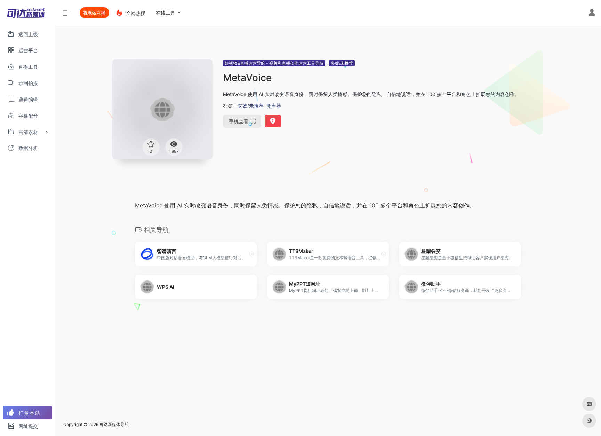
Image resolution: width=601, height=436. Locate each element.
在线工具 (165, 13)
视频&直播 (94, 13)
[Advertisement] (328, 364)
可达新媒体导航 (114, 424)
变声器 (273, 106)
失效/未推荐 (342, 63)
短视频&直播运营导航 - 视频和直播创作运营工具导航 (274, 63)
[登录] (591, 13)
